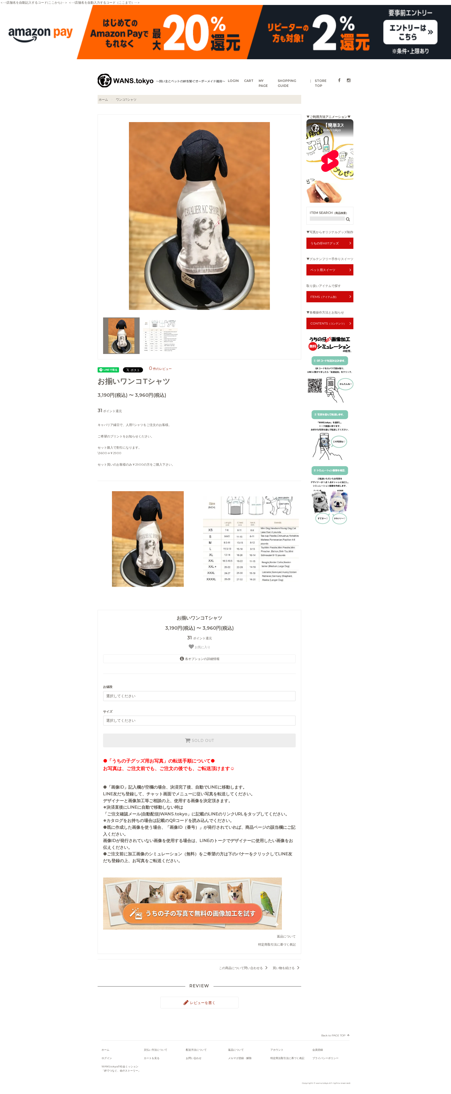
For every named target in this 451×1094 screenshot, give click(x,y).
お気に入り (202, 647)
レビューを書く (202, 1002)
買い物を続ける (284, 968)
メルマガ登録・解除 (240, 1058)
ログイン (107, 1058)
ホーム (103, 99)
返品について (286, 936)
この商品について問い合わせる (241, 968)
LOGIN (233, 81)
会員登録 (317, 1049)
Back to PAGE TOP (333, 1035)
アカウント (276, 1049)
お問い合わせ (193, 1058)
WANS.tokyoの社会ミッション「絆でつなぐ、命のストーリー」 (121, 1068)
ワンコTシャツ (126, 99)
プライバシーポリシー (325, 1058)
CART (248, 81)
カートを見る (151, 1058)
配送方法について (196, 1049)
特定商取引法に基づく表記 (277, 944)
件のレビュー (160, 369)
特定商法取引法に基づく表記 (287, 1058)
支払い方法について (155, 1049)
